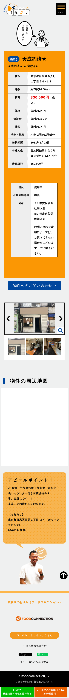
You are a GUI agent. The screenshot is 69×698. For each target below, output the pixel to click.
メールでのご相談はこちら (50, 692)
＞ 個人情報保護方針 (34, 645)
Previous (8, 318)
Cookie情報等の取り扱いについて (34, 681)
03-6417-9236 (17, 530)
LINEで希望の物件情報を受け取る (17, 692)
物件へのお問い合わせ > (34, 286)
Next (60, 318)
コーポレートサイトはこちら (34, 635)
